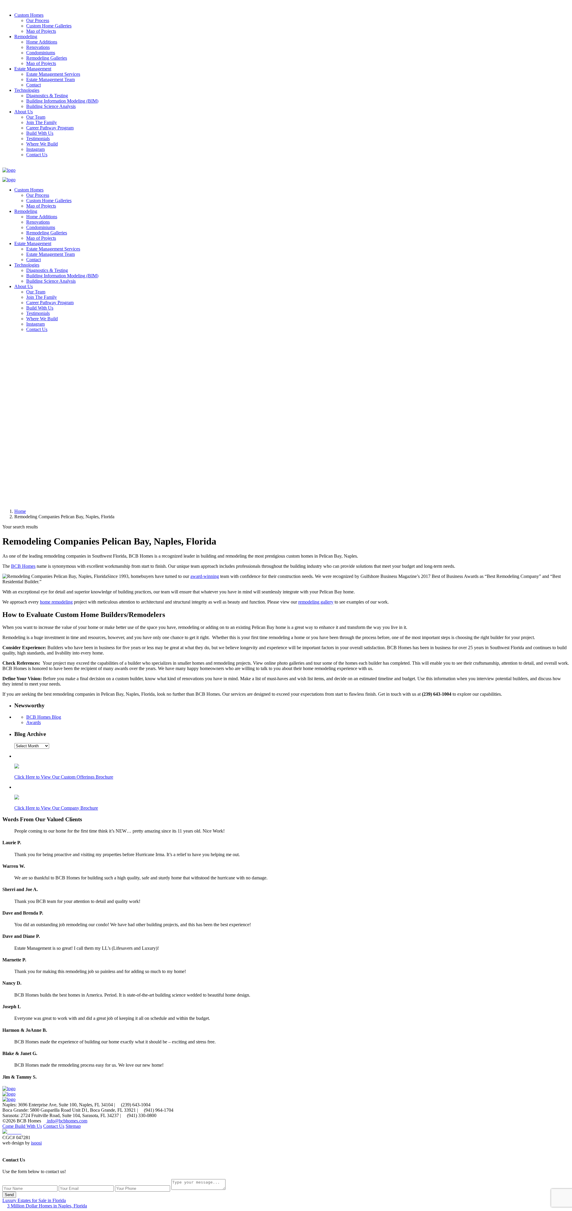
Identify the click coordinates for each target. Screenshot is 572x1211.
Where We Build (42, 143)
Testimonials (38, 138)
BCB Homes (23, 566)
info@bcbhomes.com (66, 1120)
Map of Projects (41, 31)
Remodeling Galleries (46, 58)
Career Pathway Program (50, 127)
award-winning (204, 576)
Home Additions (41, 41)
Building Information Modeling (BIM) (62, 100)
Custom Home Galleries (49, 25)
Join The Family (41, 122)
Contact (33, 84)
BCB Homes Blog (43, 717)
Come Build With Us (22, 1126)
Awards (33, 722)
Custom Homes (28, 15)
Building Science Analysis (51, 106)
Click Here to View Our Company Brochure (56, 808)
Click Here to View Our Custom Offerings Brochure (63, 777)
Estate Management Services (53, 74)
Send (9, 1195)
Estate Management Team (50, 79)
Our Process (37, 20)
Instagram (35, 149)
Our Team (35, 117)
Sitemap (73, 1126)
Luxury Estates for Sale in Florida (34, 1200)
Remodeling (25, 36)
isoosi (36, 1142)
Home (20, 511)
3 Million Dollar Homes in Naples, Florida (47, 1205)
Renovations (38, 47)
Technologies (26, 90)
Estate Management (32, 68)
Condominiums (40, 52)
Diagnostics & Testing (47, 95)
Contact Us (36, 154)
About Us (23, 111)
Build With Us (39, 133)
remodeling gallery (315, 601)
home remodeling (56, 601)
